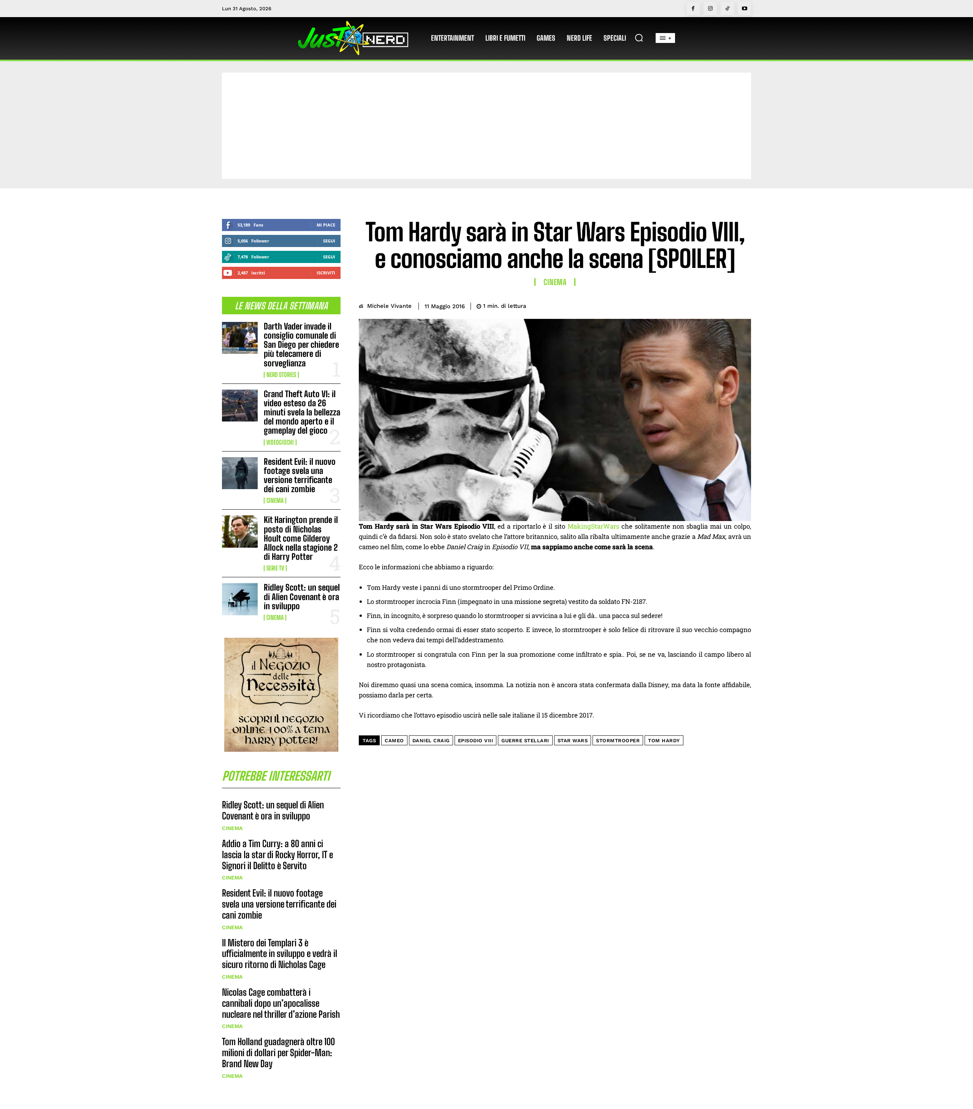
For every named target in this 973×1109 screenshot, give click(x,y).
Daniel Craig (431, 740)
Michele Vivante (389, 306)
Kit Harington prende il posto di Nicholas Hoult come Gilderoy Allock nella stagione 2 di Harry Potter (301, 538)
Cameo (394, 740)
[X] (690, 304)
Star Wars (573, 740)
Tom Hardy (664, 740)
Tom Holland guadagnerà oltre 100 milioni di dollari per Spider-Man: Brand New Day (278, 1052)
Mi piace (326, 225)
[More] (743, 304)
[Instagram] (710, 8)
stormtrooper (618, 740)
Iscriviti (326, 273)
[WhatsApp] (725, 304)
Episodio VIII (475, 740)
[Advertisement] (486, 126)
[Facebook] (693, 8)
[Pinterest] (707, 304)
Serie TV (275, 568)
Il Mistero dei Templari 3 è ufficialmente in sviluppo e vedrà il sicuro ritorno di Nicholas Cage (279, 953)
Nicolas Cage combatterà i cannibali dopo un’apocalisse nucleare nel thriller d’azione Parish (281, 1003)
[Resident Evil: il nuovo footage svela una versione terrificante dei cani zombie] (240, 473)
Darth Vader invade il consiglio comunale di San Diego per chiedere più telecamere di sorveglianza (301, 344)
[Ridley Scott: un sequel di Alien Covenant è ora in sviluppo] (240, 599)
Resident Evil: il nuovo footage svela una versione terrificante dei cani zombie (300, 475)
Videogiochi (280, 442)
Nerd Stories (281, 375)
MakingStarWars (593, 526)
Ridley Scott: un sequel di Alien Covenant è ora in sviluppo (302, 596)
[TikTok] (727, 8)
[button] (639, 38)
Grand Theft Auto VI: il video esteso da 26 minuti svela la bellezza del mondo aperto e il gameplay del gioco (302, 412)
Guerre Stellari (525, 740)
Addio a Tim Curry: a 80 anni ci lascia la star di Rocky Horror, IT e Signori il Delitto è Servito (277, 854)
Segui (329, 241)
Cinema (275, 500)
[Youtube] (744, 8)
